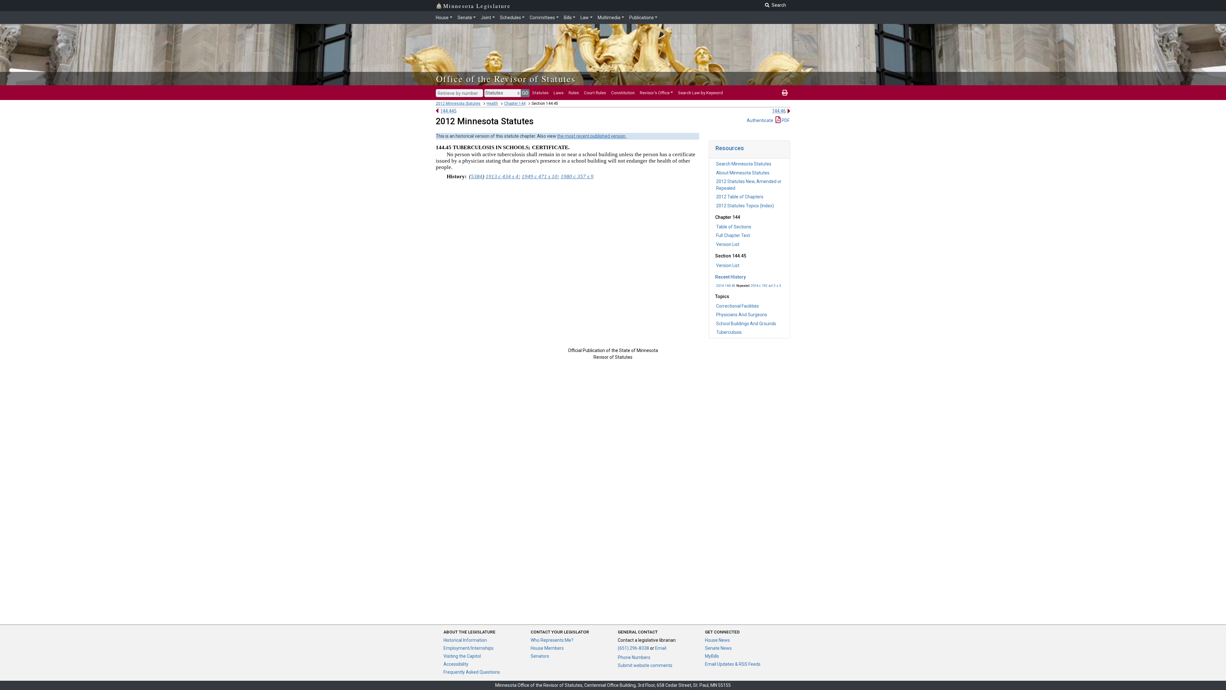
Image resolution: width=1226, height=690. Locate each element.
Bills (568, 17)
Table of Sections (733, 226)
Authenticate (760, 120)
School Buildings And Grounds (746, 323)
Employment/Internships (468, 648)
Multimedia (609, 17)
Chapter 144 (515, 103)
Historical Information (465, 640)
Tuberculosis (729, 332)
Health (492, 103)
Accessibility (455, 664)
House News (717, 640)
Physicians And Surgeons (741, 314)
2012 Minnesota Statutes (458, 103)
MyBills (712, 656)
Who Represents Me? (552, 640)
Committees (542, 17)
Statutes (540, 92)
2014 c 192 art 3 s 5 (766, 286)
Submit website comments (645, 665)
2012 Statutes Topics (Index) (745, 205)
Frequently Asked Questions (471, 672)
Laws (559, 92)
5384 (476, 176)
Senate (465, 17)
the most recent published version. (591, 136)
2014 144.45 (725, 286)
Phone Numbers (634, 657)
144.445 (448, 110)
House (442, 17)
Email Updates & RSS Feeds (733, 664)
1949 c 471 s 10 (539, 176)
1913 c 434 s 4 (502, 176)
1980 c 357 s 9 (577, 176)
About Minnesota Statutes (742, 172)
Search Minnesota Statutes (743, 163)
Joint (486, 17)
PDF (785, 120)
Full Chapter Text (733, 235)
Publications (641, 17)
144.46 (779, 110)
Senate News (718, 648)
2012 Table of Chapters (739, 196)
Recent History (730, 277)
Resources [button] (729, 148)
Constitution (623, 92)
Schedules (510, 17)
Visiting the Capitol (462, 656)
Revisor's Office (655, 92)
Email (660, 648)
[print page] (784, 92)
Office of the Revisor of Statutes (506, 79)
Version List (727, 244)
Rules (574, 92)
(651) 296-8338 (633, 648)
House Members (547, 648)
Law (584, 17)
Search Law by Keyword (700, 92)
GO (525, 93)
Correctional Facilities (737, 306)
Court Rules (595, 92)
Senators (540, 656)
